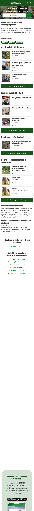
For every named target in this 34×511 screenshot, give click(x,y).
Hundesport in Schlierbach (17, 153)
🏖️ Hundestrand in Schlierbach (17, 265)
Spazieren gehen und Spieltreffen (18, 119)
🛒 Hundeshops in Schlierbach (17, 270)
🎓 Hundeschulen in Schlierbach (17, 273)
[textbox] (14, 15)
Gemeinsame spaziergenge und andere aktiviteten (21, 142)
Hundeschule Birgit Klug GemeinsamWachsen (19, 167)
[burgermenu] (2, 3)
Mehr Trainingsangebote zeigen (17, 200)
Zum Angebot (14, 173)
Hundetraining (16, 177)
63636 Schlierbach (23, 8)
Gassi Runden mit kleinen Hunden (19, 75)
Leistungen (15, 188)
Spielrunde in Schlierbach (17, 130)
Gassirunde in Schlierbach (17, 86)
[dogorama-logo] (16, 3)
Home (8, 8)
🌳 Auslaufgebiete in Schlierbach (17, 262)
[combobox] (14, 15)
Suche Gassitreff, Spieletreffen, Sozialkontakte (21, 98)
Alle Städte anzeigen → (17, 247)
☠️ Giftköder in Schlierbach (17, 259)
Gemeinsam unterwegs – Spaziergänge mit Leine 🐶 (21, 52)
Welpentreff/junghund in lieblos (21, 108)
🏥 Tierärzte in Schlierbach (17, 267)
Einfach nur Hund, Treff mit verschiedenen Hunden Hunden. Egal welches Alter (21, 63)
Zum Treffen (14, 58)
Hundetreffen (14, 8)
